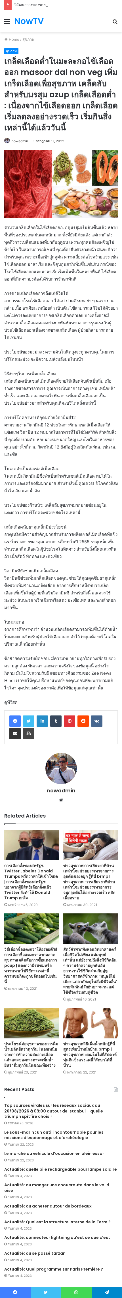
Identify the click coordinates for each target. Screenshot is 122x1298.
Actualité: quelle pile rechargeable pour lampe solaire (60, 1169)
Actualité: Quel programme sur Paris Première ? (53, 1269)
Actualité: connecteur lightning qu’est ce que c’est (57, 1237)
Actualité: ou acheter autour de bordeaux (48, 1206)
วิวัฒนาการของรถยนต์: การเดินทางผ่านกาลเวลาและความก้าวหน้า (67, 5)
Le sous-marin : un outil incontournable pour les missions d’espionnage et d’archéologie (54, 1135)
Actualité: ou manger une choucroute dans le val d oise (56, 1187)
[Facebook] (15, 721)
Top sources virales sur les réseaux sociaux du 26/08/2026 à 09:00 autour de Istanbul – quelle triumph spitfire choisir (53, 1111)
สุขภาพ (28, 39)
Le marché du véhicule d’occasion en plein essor (54, 1153)
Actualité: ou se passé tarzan (35, 1253)
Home (13, 39)
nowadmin (20, 141)
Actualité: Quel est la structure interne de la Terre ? (57, 1222)
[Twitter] (28, 721)
